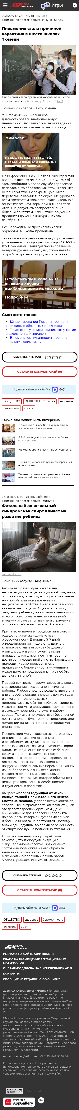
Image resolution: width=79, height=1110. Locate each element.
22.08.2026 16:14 (12, 497)
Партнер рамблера (36, 1091)
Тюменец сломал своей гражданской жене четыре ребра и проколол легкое (44, 476)
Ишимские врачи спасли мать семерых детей (45, 449)
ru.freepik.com (11, 574)
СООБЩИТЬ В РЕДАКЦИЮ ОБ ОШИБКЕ (31, 979)
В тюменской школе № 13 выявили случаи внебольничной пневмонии (34, 284)
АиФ (60, 101)
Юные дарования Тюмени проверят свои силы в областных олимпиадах (37, 324)
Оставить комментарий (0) (39, 371)
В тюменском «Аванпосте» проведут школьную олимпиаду (37, 340)
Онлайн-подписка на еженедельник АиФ (37, 968)
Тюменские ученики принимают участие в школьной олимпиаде (41, 332)
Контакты (11, 973)
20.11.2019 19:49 (12, 16)
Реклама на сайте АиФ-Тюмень (28, 954)
